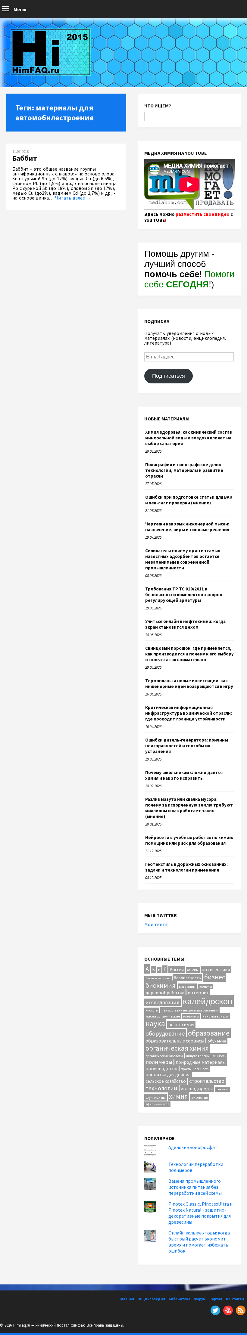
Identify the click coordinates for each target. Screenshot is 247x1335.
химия (178, 1096)
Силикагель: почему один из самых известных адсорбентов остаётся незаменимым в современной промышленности (182, 559)
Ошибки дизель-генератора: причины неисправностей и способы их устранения (186, 745)
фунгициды (155, 1097)
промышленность (195, 1069)
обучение (217, 1041)
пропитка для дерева (168, 1074)
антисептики (216, 969)
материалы (191, 1016)
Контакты (235, 1298)
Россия (177, 969)
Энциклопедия (151, 1298)
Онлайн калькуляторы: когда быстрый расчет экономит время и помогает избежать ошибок (199, 1242)
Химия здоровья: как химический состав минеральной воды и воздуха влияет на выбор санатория (188, 437)
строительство (206, 1080)
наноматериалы (215, 1016)
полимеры (158, 1061)
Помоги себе (189, 279)
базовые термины (157, 978)
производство (161, 1068)
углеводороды (197, 1089)
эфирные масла (157, 1104)
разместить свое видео (203, 214)
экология (199, 1097)
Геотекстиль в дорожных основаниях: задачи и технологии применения (186, 867)
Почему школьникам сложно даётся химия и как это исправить (184, 775)
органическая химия (177, 1048)
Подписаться (168, 376)
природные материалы (201, 1062)
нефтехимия (181, 1024)
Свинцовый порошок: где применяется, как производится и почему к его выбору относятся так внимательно (189, 653)
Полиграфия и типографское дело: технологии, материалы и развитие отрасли (184, 470)
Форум (200, 1298)
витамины (187, 986)
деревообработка (164, 993)
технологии (161, 1088)
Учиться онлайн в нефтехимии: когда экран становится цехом (185, 624)
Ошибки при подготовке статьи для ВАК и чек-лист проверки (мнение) (188, 500)
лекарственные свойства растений (189, 1010)
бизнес (214, 977)
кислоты (151, 1010)
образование (209, 1033)
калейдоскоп (208, 1001)
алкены (193, 970)
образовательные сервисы (174, 1041)
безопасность (187, 977)
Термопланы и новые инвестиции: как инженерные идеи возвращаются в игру (189, 683)
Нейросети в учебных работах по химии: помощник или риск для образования (189, 840)
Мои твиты (156, 924)
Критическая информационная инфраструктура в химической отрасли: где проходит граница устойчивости (188, 713)
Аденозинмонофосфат (192, 1147)
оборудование (165, 1033)
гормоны (205, 986)
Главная (127, 1298)
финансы (222, 1089)
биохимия (160, 985)
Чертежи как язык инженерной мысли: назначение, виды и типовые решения (187, 526)
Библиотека (179, 1298)
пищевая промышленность (206, 1056)
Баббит (24, 158)
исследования (162, 1002)
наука (155, 1023)
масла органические (162, 1016)
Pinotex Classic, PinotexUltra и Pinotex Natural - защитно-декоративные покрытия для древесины (200, 1213)
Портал (215, 1298)
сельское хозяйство (165, 1081)
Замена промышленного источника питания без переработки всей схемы (195, 1187)
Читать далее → (73, 198)
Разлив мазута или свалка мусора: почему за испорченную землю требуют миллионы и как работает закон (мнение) (189, 807)
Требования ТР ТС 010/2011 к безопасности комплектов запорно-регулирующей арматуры (184, 594)
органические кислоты (164, 1056)
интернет (198, 993)
